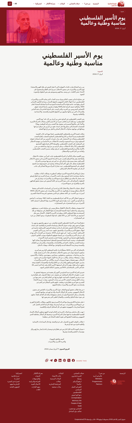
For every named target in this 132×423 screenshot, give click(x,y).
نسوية (122, 11)
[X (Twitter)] (68, 360)
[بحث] (10, 4)
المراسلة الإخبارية (55, 384)
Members (98, 379)
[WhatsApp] (55, 360)
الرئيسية (96, 4)
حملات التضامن (74, 4)
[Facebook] (73, 360)
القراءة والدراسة (34, 381)
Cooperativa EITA (80, 419)
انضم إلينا (38, 4)
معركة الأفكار (50, 4)
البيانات (62, 4)
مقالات (58, 381)
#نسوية (100, 71)
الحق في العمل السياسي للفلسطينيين (76, 389)
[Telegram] (51, 360)
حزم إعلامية (15, 376)
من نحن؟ (87, 4)
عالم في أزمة (97, 376)
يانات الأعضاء (56, 376)
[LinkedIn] (60, 360)
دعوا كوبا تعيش (76, 395)
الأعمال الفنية (35, 384)
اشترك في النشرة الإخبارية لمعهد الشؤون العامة (13, 384)
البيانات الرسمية (55, 379)
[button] (15, 3)
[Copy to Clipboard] (46, 360)
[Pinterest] (64, 360)
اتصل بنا (16, 379)
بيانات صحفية (56, 387)
